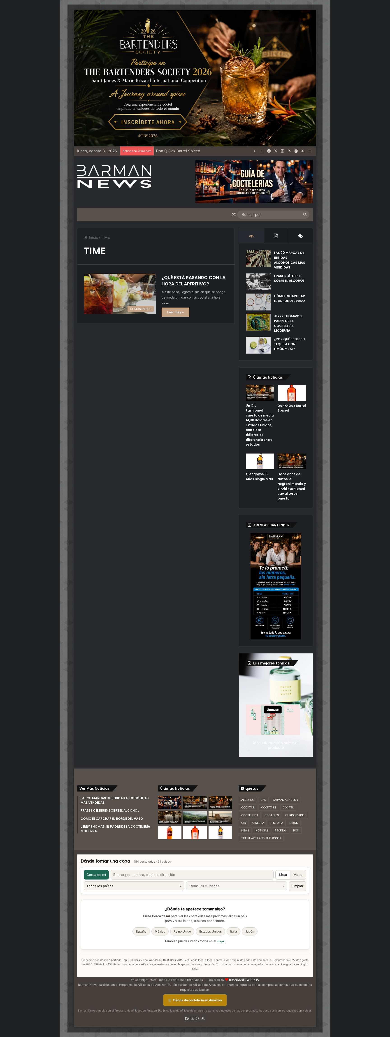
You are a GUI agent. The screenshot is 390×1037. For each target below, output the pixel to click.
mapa (220, 941)
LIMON (293, 822)
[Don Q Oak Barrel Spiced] (292, 393)
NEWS (245, 830)
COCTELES (272, 815)
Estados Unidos (210, 931)
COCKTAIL (248, 807)
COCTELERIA (249, 815)
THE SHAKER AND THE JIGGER (261, 838)
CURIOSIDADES (295, 815)
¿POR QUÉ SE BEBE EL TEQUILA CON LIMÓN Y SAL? (290, 344)
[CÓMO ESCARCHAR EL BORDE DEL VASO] (258, 302)
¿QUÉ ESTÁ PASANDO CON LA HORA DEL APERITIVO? (193, 280)
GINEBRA (258, 822)
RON (296, 830)
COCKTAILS (268, 807)
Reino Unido (182, 931)
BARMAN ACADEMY (285, 799)
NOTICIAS (261, 830)
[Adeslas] (276, 586)
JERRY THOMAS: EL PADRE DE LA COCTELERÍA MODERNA (288, 323)
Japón (249, 931)
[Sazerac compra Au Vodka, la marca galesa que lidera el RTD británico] (169, 817)
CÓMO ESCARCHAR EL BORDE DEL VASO (289, 298)
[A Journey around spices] (195, 78)
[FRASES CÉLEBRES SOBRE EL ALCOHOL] (258, 281)
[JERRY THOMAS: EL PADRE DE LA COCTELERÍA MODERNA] (258, 322)
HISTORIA (276, 822)
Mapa (297, 875)
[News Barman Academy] (114, 176)
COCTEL (288, 807)
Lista (283, 875)
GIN (243, 822)
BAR (263, 799)
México (160, 931)
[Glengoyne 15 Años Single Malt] (260, 462)
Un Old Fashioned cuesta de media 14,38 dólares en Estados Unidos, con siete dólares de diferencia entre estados (260, 425)
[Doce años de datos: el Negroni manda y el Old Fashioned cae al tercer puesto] (292, 461)
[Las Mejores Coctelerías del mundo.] (169, 802)
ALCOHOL (247, 799)
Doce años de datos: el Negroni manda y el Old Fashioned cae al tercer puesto (292, 486)
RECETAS (281, 830)
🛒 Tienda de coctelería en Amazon (195, 1000)
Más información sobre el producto (275, 745)
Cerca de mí (96, 875)
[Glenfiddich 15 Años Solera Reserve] (169, 832)
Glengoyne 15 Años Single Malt (259, 476)
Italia (233, 931)
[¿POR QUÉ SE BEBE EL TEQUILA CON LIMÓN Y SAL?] (258, 345)
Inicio (93, 237)
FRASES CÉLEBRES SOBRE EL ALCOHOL (289, 278)
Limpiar (298, 886)
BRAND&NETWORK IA (244, 979)
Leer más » (175, 312)
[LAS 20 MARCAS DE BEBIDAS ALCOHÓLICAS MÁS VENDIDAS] (258, 258)
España (141, 931)
